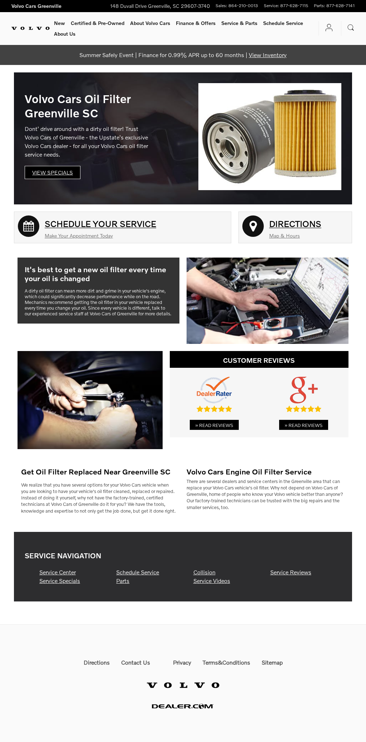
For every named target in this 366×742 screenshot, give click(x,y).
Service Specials (59, 580)
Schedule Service (283, 23)
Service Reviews (290, 572)
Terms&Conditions (226, 662)
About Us (64, 34)
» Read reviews (214, 425)
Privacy (182, 662)
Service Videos (211, 580)
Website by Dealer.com (183, 706)
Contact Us (135, 662)
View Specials (52, 172)
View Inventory (268, 54)
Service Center (57, 572)
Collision (204, 572)
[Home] (30, 28)
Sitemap (272, 662)
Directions (97, 662)
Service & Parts (239, 23)
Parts (122, 580)
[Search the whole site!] (351, 27)
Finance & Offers (196, 23)
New (59, 23)
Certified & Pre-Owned (97, 23)
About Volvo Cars (150, 23)
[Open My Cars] (327, 28)
